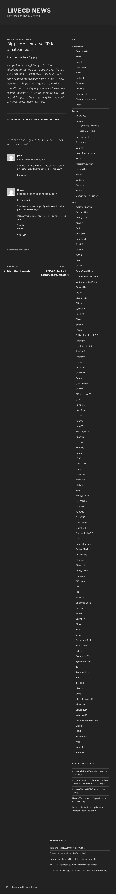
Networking (81, 169)
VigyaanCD (81, 709)
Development (82, 137)
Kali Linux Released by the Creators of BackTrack (73, 864)
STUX (79, 634)
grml (78, 399)
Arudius (79, 223)
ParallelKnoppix (83, 544)
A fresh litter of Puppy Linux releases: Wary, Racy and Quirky (79, 870)
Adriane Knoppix (84, 207)
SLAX (78, 624)
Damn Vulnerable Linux (87, 276)
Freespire (80, 356)
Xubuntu (80, 747)
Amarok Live (82, 212)
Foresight (80, 340)
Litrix (78, 469)
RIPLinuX (80, 581)
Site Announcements (86, 99)
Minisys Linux (82, 495)
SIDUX (79, 613)
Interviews (81, 67)
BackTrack (81, 239)
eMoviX (79, 324)
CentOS (80, 260)
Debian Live (81, 287)
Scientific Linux (83, 602)
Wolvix (79, 725)
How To (79, 62)
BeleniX (79, 249)
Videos (79, 104)
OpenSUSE (81, 528)
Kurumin (80, 453)
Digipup (33, 57)
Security (80, 185)
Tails (78, 677)
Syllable (79, 651)
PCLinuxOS (81, 554)
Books (79, 56)
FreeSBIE (80, 351)
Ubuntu (79, 688)
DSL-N (79, 303)
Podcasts (80, 78)
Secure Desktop (87, 131)
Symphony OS (83, 656)
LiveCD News (29, 10)
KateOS (80, 426)
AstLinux (80, 228)
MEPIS (79, 490)
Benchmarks (82, 51)
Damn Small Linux (84, 271)
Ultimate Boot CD (84, 699)
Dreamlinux (81, 298)
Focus (75, 111)
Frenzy (79, 362)
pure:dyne (80, 576)
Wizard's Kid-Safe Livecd (88, 720)
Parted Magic (82, 549)
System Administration (87, 196)
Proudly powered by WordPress (21, 887)
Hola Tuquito (82, 410)
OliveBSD (80, 517)
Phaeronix (81, 565)
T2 (77, 667)
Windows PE (82, 715)
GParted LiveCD (84, 394)
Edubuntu (80, 314)
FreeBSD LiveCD (84, 346)
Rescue (79, 174)
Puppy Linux (82, 570)
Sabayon (80, 597)
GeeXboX (80, 372)
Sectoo (79, 608)
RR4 (78, 586)
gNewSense (82, 383)
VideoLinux (81, 704)
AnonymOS (81, 217)
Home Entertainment (86, 153)
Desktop (80, 121)
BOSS (79, 255)
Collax (79, 265)
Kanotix (79, 421)
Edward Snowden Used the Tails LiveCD (69, 853)
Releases (80, 83)
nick (28, 39)
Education (81, 142)
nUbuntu (80, 511)
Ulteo (78, 693)
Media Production (84, 163)
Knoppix (80, 437)
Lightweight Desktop (35, 119)
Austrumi (80, 233)
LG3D (78, 458)
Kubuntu (80, 447)
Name (75, 202)
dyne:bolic (80, 308)
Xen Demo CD (82, 736)
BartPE (79, 244)
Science (80, 179)
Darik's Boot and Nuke (86, 282)
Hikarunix (80, 405)
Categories (77, 46)
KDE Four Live (82, 431)
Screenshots (82, 94)
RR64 (79, 592)
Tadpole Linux (82, 672)
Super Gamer (82, 645)
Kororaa (80, 442)
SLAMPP (80, 618)
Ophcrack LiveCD (84, 533)
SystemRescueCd (84, 661)
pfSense (80, 560)
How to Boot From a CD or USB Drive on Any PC (73, 859)
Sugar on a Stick (84, 640)
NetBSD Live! (82, 501)
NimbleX (80, 506)
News (78, 72)
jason (74, 807)
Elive (78, 319)
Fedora (79, 330)
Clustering (81, 115)
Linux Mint (81, 463)
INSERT (80, 415)
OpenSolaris (82, 522)
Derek (20, 190)
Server (79, 190)
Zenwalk (80, 752)
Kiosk (78, 158)
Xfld (78, 741)
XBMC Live (81, 731)
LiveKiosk (80, 474)
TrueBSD (80, 683)
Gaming (79, 147)
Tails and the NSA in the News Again (67, 847)
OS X (78, 538)
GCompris (80, 367)
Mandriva (80, 479)
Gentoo (79, 378)
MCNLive (80, 485)
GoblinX (79, 388)
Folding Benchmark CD (87, 335)
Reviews (55, 119)
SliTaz (79, 629)
